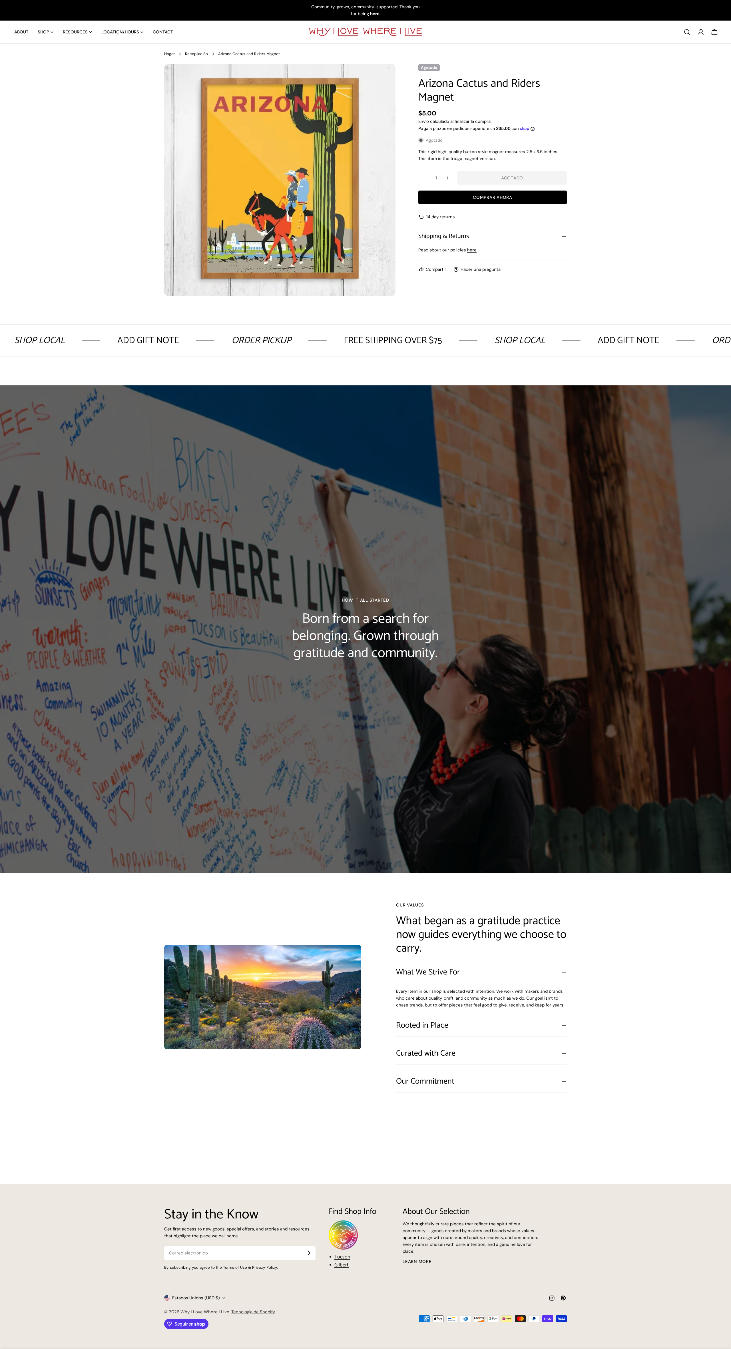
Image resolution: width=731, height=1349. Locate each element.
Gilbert (341, 1265)
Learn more (417, 1261)
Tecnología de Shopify (253, 1312)
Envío (423, 121)
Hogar (169, 53)
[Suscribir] (309, 1253)
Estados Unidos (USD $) (196, 1298)
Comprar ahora (492, 197)
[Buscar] (687, 32)
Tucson (342, 1257)
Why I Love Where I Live (204, 1312)
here (472, 250)
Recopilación (196, 53)
